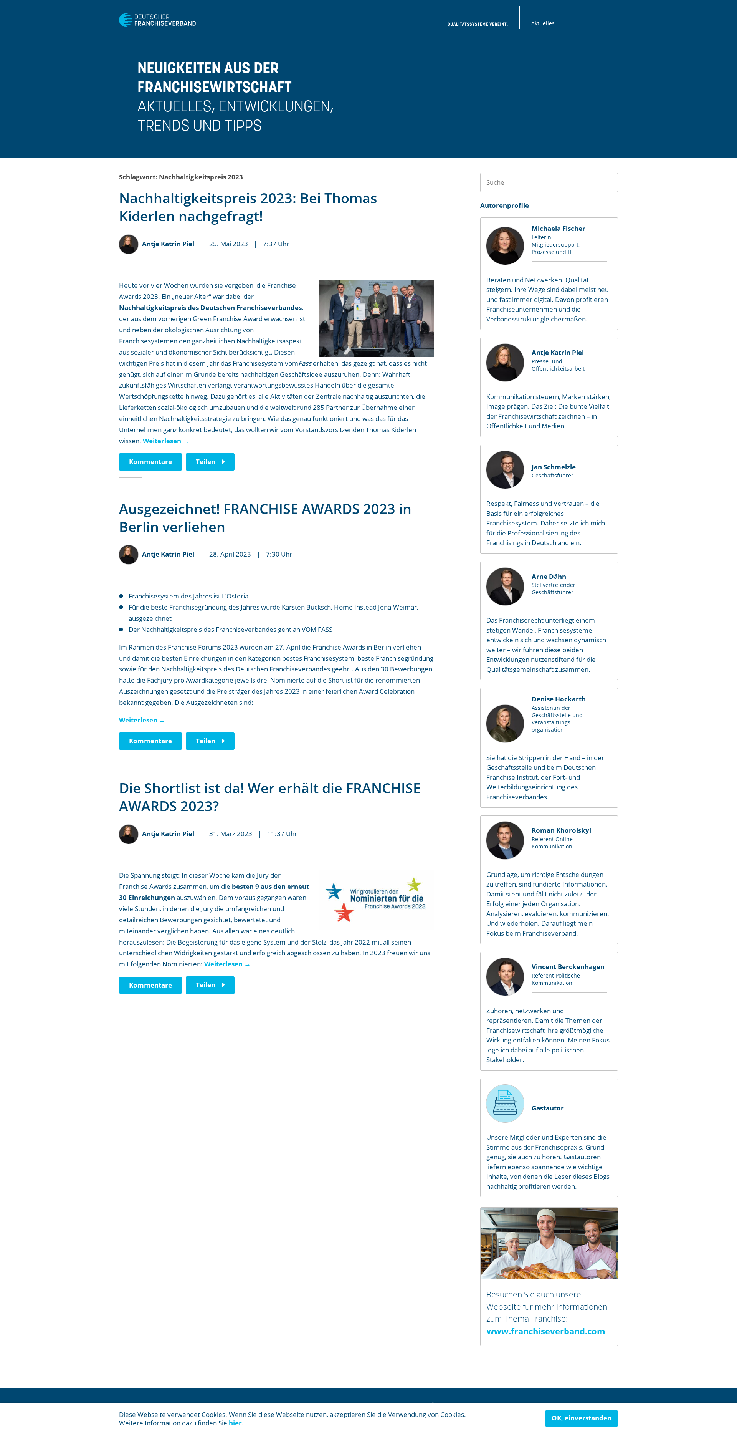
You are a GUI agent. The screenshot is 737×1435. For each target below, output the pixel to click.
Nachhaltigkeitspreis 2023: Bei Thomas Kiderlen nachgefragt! (248, 207)
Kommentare (150, 461)
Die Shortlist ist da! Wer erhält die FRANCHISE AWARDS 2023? (270, 797)
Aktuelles (543, 23)
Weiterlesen (166, 440)
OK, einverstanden (581, 1417)
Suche (608, 182)
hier (235, 1422)
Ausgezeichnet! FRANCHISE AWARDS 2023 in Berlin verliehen (265, 517)
